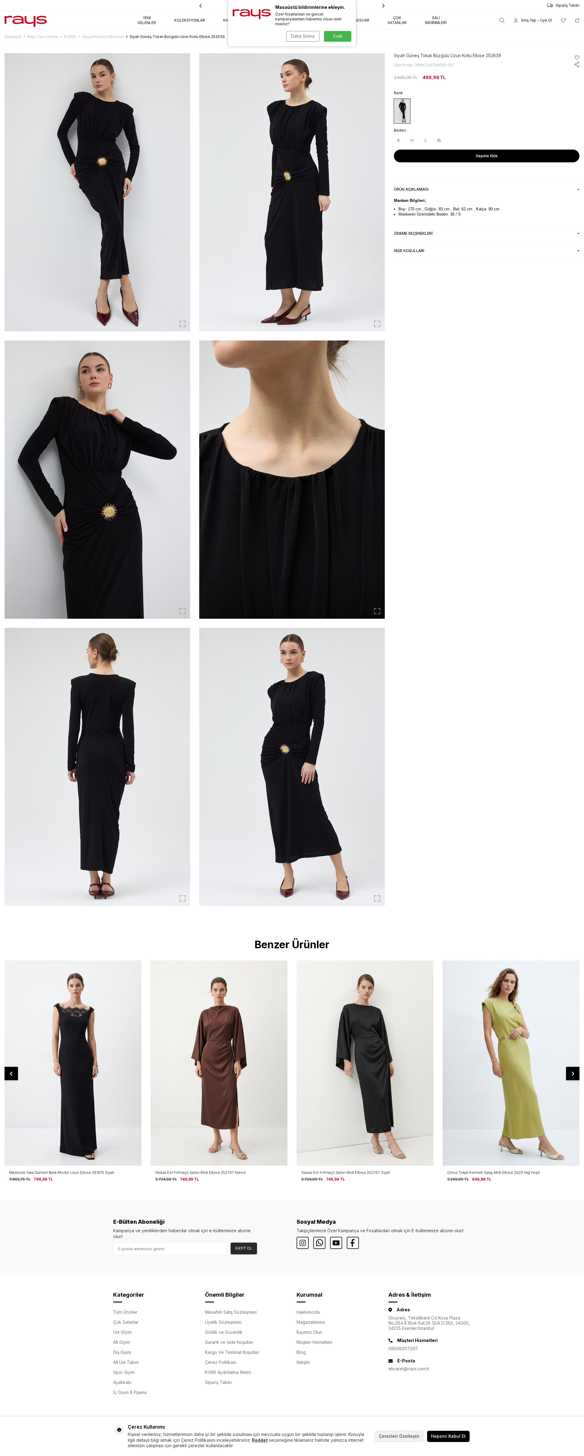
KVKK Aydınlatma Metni (228, 1372)
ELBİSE (70, 36)
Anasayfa (13, 36)
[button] (383, 5)
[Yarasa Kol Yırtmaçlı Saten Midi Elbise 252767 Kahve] (73, 1063)
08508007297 (403, 1348)
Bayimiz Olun (309, 1332)
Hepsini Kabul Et (448, 1436)
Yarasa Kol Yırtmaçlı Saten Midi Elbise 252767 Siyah (199, 1172)
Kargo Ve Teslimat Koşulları (232, 1352)
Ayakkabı (122, 1382)
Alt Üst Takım (126, 1362)
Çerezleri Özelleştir (399, 1436)
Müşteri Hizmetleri (314, 1342)
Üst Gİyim (122, 1332)
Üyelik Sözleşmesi (223, 1322)
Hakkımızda (308, 1312)
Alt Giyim (121, 1342)
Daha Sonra (303, 36)
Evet (337, 36)
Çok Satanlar (126, 1322)
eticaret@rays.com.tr (408, 1368)
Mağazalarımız (311, 1322)
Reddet (260, 1440)
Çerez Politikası (220, 1362)
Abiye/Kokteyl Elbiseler (103, 36)
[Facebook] (353, 1243)
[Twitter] (319, 1243)
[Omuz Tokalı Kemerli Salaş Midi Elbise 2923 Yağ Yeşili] (365, 1063)
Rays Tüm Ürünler (42, 36)
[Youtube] (336, 1243)
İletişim (303, 1362)
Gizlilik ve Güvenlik (223, 1332)
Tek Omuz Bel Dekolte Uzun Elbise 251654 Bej (488, 1172)
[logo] (26, 20)
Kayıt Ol (243, 1248)
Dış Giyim (122, 1352)
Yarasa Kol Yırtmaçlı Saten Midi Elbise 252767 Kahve (54, 1172)
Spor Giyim (124, 1372)
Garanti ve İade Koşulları (229, 1342)
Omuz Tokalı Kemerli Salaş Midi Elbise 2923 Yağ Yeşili (347, 1172)
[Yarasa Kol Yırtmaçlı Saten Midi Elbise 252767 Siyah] (219, 1063)
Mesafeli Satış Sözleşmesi (231, 1312)
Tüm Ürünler (125, 1312)
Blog (301, 1352)
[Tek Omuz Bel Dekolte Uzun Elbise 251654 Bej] (511, 1063)
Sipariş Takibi (567, 5)
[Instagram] (303, 1243)
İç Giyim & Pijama (130, 1392)
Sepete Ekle (487, 156)
